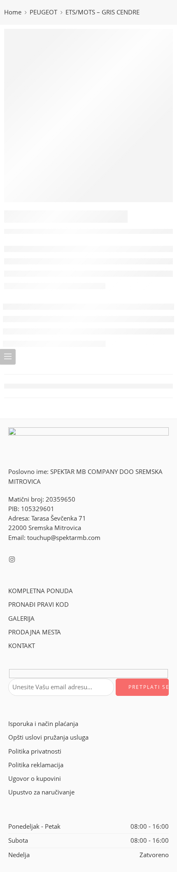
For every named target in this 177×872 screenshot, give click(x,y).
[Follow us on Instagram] (12, 559)
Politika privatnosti (34, 751)
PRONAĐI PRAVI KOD (38, 604)
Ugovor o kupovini (34, 778)
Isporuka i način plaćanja (43, 724)
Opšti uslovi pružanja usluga (48, 737)
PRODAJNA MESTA (34, 632)
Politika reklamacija (35, 765)
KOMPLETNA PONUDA (40, 591)
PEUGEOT (43, 12)
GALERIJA (21, 618)
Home (12, 12)
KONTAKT (21, 646)
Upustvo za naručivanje (41, 792)
